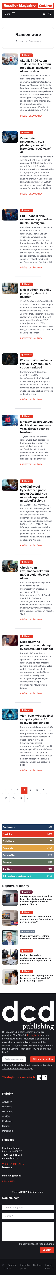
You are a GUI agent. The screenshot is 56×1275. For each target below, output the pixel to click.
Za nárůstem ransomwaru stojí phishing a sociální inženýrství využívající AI (35, 145)
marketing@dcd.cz (12, 1175)
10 (6, 798)
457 (50, 827)
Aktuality (7, 1101)
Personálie (7, 1130)
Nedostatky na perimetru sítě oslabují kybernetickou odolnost (36, 645)
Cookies (37, 1265)
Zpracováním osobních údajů (17, 1068)
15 (13, 798)
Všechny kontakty (13, 1164)
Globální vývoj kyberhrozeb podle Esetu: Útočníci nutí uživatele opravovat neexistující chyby (33, 493)
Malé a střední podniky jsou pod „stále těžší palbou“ (35, 293)
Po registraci (34, 1035)
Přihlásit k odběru (43, 1059)
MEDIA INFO (8, 1181)
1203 (50, 862)
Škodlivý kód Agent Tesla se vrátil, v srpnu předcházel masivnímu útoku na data (35, 66)
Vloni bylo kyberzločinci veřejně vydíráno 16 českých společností (36, 719)
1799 (50, 855)
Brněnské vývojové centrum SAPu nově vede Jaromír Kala (35, 937)
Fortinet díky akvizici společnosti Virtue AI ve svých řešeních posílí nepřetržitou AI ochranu (35, 959)
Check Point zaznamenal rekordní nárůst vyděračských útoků (34, 573)
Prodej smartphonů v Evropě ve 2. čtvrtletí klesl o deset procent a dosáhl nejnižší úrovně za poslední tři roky (36, 900)
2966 (49, 876)
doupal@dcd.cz (10, 1158)
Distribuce (7, 1111)
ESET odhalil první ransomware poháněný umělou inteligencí (36, 219)
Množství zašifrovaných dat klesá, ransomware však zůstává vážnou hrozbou (36, 427)
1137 (50, 869)
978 (50, 841)
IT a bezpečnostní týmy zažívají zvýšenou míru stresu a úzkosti (36, 364)
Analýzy (6, 1116)
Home (21, 41)
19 (21, 798)
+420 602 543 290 (12, 1154)
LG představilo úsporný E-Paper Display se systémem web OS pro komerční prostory (36, 978)
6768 (49, 848)
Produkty (7, 1106)
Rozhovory (8, 1121)
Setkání (6, 1126)
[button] (50, 14)
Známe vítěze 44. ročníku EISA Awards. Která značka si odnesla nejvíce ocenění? (36, 919)
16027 (49, 834)
